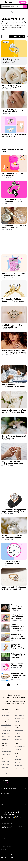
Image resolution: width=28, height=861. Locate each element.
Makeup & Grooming (6, 751)
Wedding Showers (19, 736)
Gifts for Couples (5, 764)
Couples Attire (18, 712)
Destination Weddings (20, 746)
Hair (2, 748)
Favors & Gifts (4, 767)
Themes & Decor (5, 733)
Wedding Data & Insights (20, 768)
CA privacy (3, 849)
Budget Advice (4, 727)
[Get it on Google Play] (17, 817)
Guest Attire (17, 721)
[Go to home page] (5, 781)
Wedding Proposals (5, 715)
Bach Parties (18, 733)
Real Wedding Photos (6, 724)
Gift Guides (4, 770)
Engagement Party (19, 730)
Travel (16, 743)
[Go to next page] (20, 685)
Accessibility (4, 843)
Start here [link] (3, 829)
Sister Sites (5, 799)
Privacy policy (4, 838)
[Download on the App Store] (6, 817)
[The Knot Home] (8, 2)
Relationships (18, 759)
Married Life (17, 762)
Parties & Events (17, 726)
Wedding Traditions (5, 736)
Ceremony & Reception (5, 721)
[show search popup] (14, 6)
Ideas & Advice (5, 12)
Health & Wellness (5, 754)
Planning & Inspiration (8, 788)
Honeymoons (18, 749)
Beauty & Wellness (4, 744)
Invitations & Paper (5, 730)
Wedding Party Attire (19, 718)
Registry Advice (5, 761)
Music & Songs (4, 739)
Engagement (14, 12)
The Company (5, 793)
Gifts (2, 758)
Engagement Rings (5, 712)
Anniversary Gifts (5, 773)
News (16, 756)
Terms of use (4, 840)
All (5, 36)
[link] (2, 857)
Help (2, 804)
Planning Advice (18, 765)
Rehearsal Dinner (19, 739)
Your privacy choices (6, 846)
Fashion (17, 709)
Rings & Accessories (19, 715)
